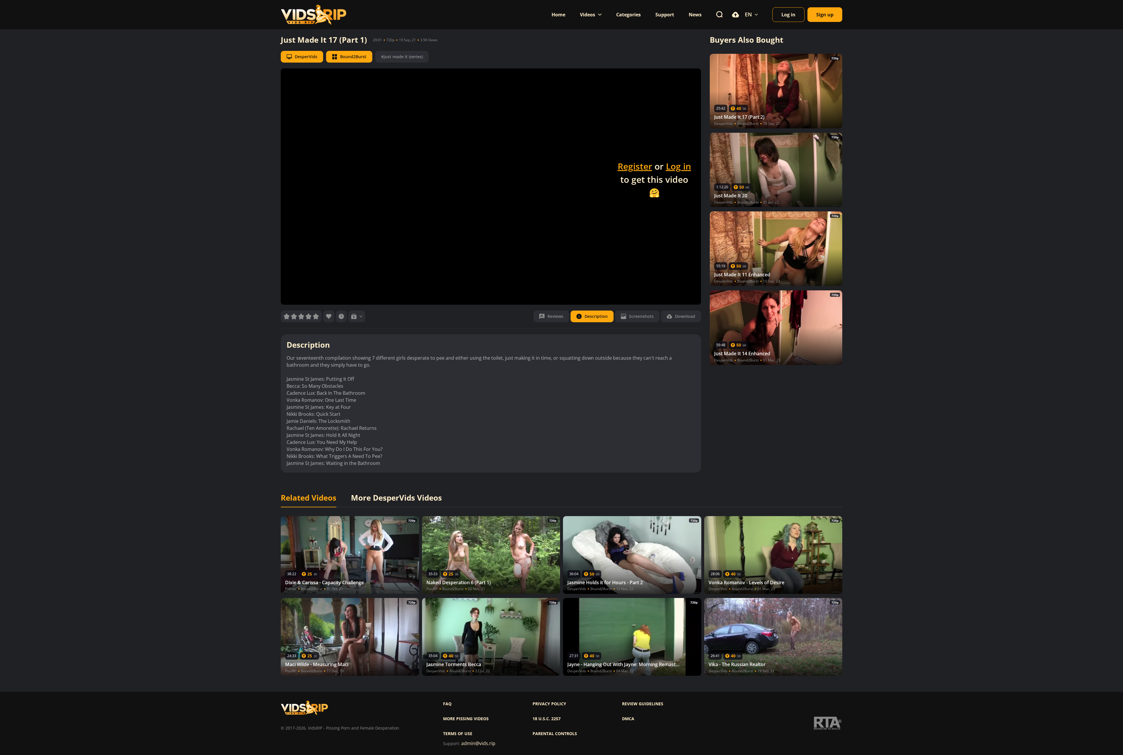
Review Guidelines (642, 703)
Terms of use (457, 733)
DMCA (628, 718)
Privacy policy (549, 703)
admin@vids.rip (478, 743)
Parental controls (555, 733)
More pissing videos (466, 718)
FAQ (447, 703)
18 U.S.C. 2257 (547, 718)
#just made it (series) (402, 56)
